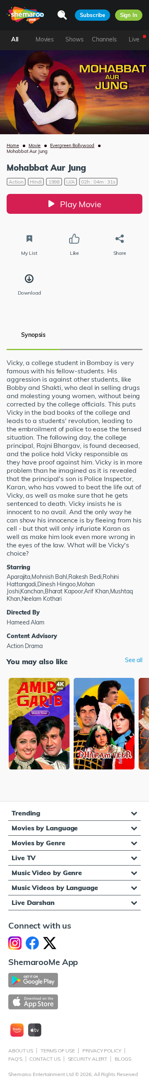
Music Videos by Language (55, 887)
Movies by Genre (38, 843)
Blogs (123, 1059)
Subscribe (92, 15)
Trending (26, 813)
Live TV (24, 858)
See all (133, 660)
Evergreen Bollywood (72, 145)
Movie (35, 145)
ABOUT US (20, 1050)
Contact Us (44, 1059)
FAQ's (15, 1059)
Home (13, 145)
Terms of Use (58, 1050)
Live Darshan (33, 902)
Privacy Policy (101, 1050)
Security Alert (88, 1059)
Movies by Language (45, 828)
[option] (39, 724)
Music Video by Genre (47, 872)
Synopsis (33, 335)
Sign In (128, 15)
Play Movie (80, 204)
